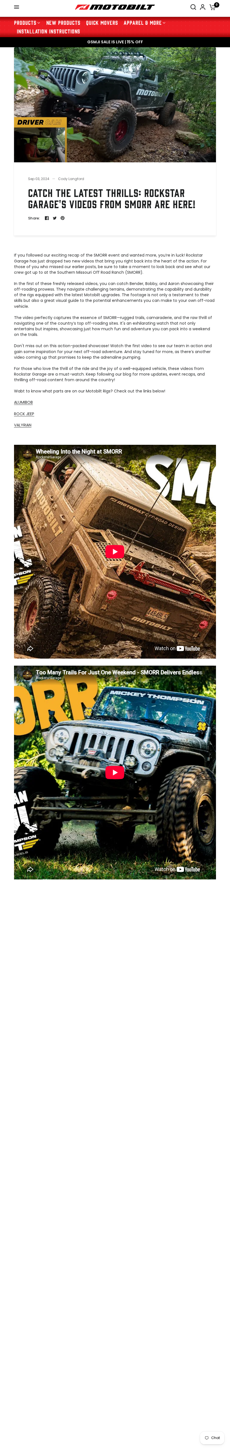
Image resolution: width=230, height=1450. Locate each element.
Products (25, 22)
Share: (34, 218)
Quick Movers (102, 22)
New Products (63, 22)
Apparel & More (143, 22)
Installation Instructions (48, 31)
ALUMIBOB (23, 402)
